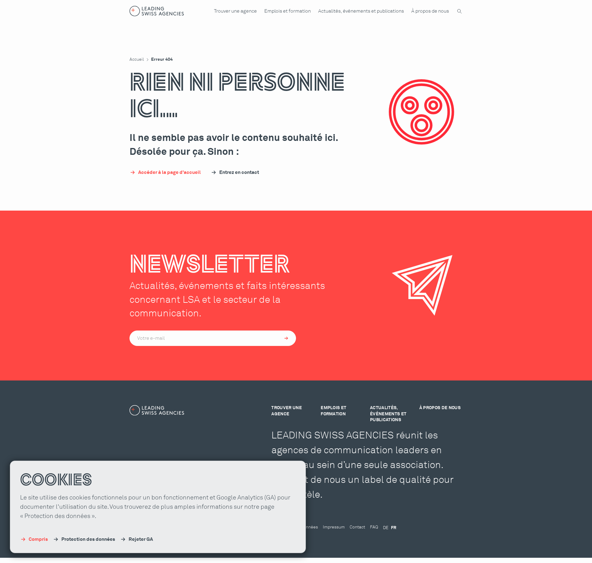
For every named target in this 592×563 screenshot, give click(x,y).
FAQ (374, 527)
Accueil (137, 59)
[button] (235, 11)
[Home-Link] (157, 11)
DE (385, 528)
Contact (357, 527)
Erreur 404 (162, 59)
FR (393, 528)
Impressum (334, 527)
